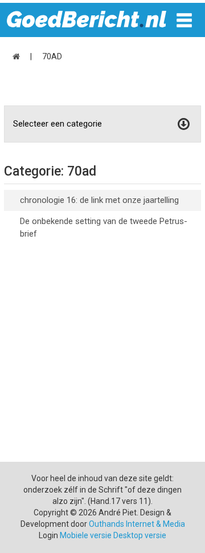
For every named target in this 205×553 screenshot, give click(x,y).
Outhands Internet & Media (137, 523)
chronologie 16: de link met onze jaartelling (99, 200)
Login (48, 535)
